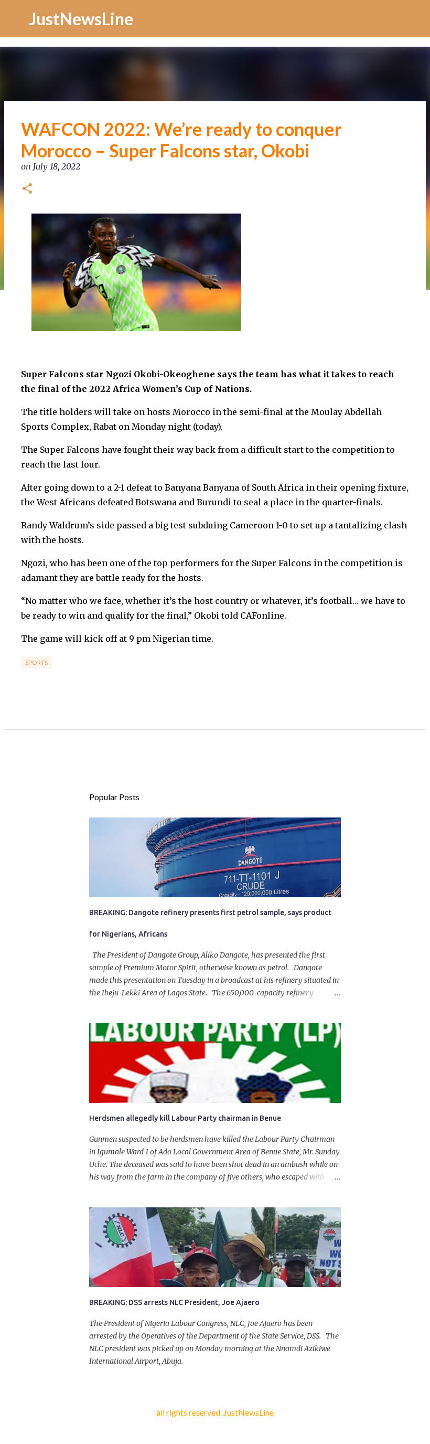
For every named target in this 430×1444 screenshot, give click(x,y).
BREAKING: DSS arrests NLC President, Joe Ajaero (174, 1302)
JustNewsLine (81, 18)
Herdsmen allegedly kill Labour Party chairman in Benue (185, 1118)
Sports (36, 662)
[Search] (415, 18)
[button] (27, 189)
